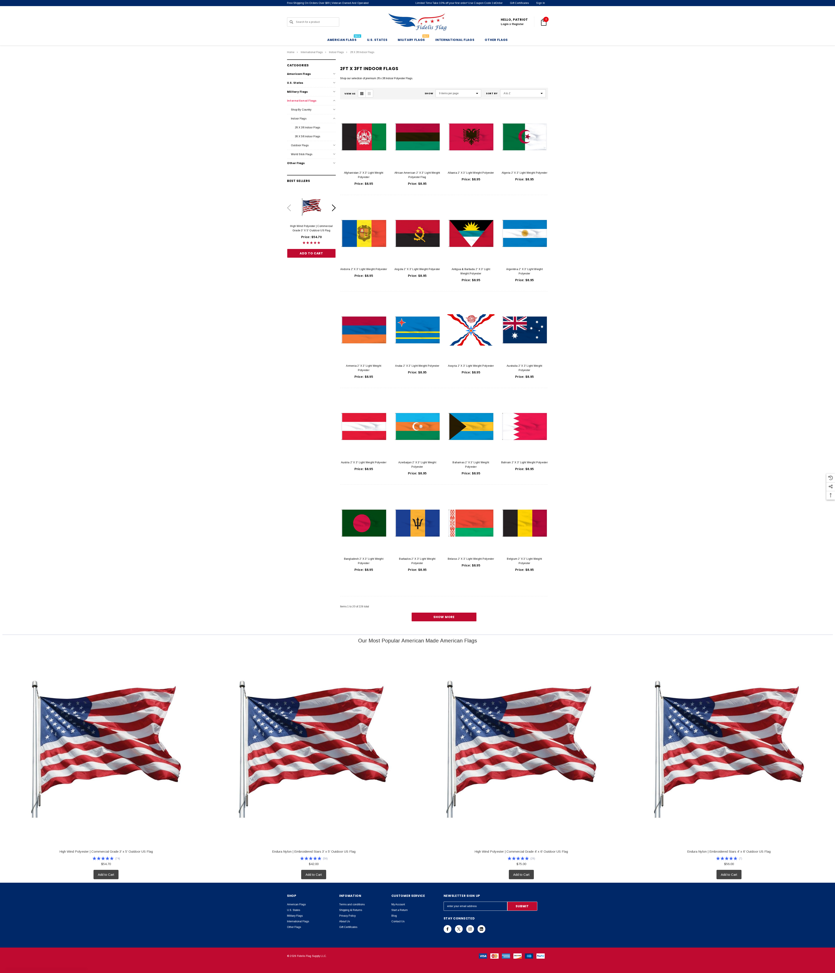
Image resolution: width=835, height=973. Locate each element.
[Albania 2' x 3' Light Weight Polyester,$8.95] (470, 137)
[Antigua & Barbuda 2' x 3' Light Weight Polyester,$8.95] (470, 233)
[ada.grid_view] (362, 93)
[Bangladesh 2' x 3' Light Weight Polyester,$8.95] (363, 523)
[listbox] (523, 93)
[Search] (291, 22)
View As (350, 93)
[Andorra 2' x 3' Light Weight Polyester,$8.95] (363, 233)
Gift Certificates (519, 3)
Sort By (492, 93)
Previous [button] (289, 208)
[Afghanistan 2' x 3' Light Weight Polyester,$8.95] (363, 137)
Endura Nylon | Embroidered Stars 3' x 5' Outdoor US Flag (314, 851)
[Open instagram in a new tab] (470, 929)
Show (429, 93)
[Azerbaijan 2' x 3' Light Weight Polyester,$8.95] (417, 426)
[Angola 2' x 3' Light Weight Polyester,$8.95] (417, 233)
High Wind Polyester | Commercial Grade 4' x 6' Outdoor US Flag (521, 851)
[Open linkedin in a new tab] (481, 929)
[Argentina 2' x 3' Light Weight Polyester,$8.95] (524, 233)
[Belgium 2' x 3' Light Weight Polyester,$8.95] (524, 523)
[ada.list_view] (369, 93)
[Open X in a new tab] (459, 929)
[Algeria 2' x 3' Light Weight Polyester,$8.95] (524, 137)
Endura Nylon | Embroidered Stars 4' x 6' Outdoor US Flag (729, 851)
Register (518, 24)
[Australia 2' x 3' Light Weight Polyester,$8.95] (524, 330)
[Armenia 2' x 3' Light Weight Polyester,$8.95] (363, 330)
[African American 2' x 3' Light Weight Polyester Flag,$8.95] (417, 137)
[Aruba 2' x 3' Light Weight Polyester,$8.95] (417, 330)
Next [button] (334, 208)
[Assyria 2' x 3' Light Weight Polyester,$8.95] (470, 330)
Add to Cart (311, 253)
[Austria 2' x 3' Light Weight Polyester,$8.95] (363, 426)
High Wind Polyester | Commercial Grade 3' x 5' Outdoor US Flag (311, 228)
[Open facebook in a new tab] (447, 929)
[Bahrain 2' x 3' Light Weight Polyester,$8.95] (524, 426)
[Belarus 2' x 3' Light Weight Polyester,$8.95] (470, 523)
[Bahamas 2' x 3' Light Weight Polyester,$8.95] (470, 426)
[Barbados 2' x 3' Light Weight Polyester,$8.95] (417, 523)
